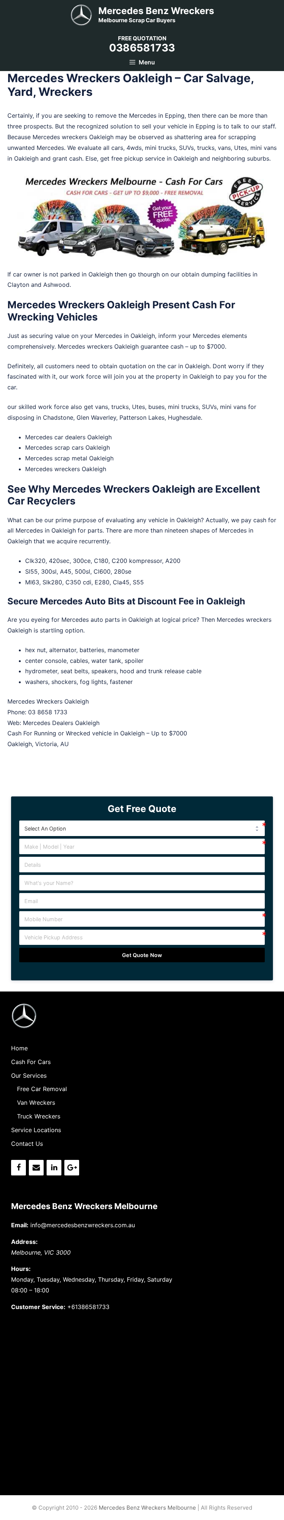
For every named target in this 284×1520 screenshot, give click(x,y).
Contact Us (27, 1143)
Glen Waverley (96, 417)
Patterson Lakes (142, 417)
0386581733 (142, 47)
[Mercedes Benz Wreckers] (81, 14)
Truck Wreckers (38, 1116)
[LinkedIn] (54, 1167)
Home (19, 1048)
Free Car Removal (42, 1089)
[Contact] (36, 1167)
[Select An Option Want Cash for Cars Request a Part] (142, 828)
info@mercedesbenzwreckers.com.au (82, 1225)
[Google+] (71, 1167)
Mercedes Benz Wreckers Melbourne (84, 1206)
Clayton (18, 284)
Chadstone (58, 417)
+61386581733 (88, 1307)
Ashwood (56, 284)
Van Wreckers (36, 1102)
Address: (24, 1241)
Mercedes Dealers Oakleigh (61, 723)
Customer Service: (38, 1307)
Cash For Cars (31, 1062)
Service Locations (36, 1130)
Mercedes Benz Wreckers (156, 10)
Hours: (21, 1268)
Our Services (29, 1075)
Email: (19, 1225)
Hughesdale (184, 417)
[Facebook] (18, 1167)
